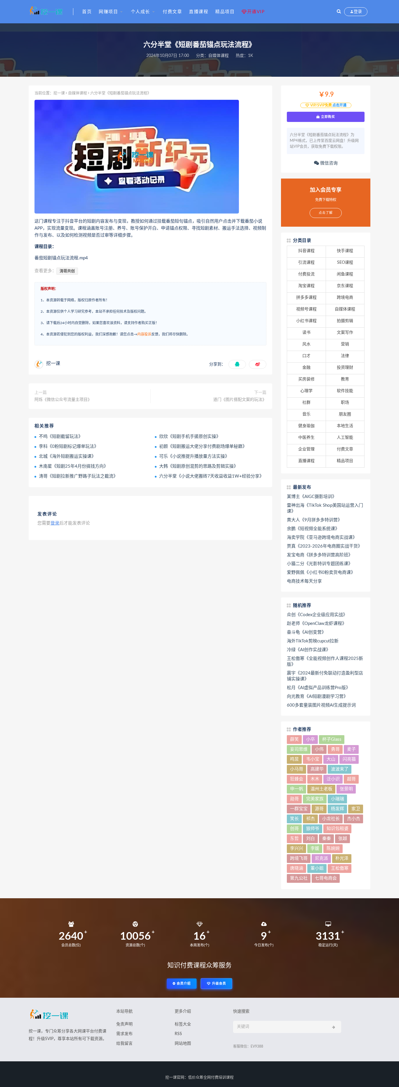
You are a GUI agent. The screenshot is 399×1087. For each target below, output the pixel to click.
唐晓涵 (296, 868)
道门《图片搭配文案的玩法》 (239, 400)
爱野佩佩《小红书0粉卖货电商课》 (321, 572)
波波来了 (339, 769)
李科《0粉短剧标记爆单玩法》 (68, 446)
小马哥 (296, 769)
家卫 (355, 809)
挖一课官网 (174, 1077)
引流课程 (306, 263)
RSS (178, 1034)
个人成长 (140, 12)
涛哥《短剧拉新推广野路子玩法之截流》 (78, 476)
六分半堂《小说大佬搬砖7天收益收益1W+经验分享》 (211, 476)
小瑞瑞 (337, 799)
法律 (345, 356)
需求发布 (124, 1034)
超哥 (351, 779)
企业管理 (306, 449)
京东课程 (345, 286)
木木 (314, 779)
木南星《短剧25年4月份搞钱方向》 (73, 466)
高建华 (317, 769)
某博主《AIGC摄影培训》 (311, 496)
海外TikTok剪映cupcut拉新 (313, 641)
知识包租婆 (337, 828)
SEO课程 (345, 263)
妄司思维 (299, 749)
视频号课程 (306, 309)
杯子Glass (331, 739)
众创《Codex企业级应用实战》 (317, 615)
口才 (306, 356)
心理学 (306, 391)
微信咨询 (328, 163)
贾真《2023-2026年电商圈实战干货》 (324, 546)
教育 (345, 379)
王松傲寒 (339, 868)
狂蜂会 (296, 779)
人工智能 (345, 438)
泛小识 (333, 779)
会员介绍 (183, 983)
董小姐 (317, 868)
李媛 (314, 848)
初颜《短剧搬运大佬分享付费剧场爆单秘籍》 (203, 446)
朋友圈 (345, 414)
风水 (306, 344)
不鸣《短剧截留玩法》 (61, 436)
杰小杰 (353, 819)
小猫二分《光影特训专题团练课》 (320, 564)
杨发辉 (337, 809)
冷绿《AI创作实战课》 (308, 650)
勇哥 (335, 749)
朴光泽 (341, 858)
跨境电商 (345, 298)
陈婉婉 (333, 848)
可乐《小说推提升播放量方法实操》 (194, 456)
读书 (306, 333)
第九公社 (299, 878)
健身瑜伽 (306, 426)
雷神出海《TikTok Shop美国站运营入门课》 (325, 508)
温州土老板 (321, 789)
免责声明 (124, 1024)
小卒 (310, 739)
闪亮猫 (349, 759)
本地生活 (345, 426)
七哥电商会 (326, 878)
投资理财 (345, 368)
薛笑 (294, 739)
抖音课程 (306, 251)
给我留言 (124, 1043)
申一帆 (296, 789)
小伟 (319, 749)
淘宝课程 (306, 286)
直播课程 (198, 12)
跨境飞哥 (299, 858)
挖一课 (59, 93)
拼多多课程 (306, 298)
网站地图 (183, 1043)
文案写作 (345, 333)
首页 (87, 12)
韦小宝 (312, 759)
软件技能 (345, 391)
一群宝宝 (299, 809)
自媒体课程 (218, 56)
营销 (345, 344)
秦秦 (326, 838)
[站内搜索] (339, 11)
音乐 (306, 414)
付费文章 (172, 12)
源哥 (319, 809)
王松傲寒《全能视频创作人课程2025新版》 (325, 661)
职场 (345, 403)
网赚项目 (108, 12)
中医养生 (306, 438)
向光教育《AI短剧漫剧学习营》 (317, 696)
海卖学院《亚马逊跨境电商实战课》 (322, 537)
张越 (342, 838)
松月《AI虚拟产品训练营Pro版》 (318, 688)
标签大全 (183, 1024)
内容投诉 (144, 334)
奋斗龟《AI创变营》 (306, 632)
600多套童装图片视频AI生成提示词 (321, 705)
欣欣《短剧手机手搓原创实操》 (190, 436)
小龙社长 (331, 819)
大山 (331, 759)
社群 (306, 403)
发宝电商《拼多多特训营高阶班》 (320, 555)
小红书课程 (306, 321)
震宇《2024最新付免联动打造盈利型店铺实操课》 (325, 676)
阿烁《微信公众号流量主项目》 (63, 400)
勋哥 (294, 799)
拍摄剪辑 (345, 321)
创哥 (294, 828)
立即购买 (327, 116)
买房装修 (306, 379)
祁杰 (310, 819)
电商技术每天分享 (304, 581)
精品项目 (225, 12)
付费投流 (306, 274)
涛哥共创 (67, 271)
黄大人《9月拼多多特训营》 (314, 520)
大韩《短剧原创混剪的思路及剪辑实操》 (198, 466)
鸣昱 (294, 759)
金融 (306, 368)
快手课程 (345, 251)
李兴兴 (296, 848)
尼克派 (321, 858)
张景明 (346, 789)
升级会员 (218, 983)
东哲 (294, 838)
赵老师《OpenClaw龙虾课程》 (316, 623)
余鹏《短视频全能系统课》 (313, 529)
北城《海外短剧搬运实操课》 (67, 456)
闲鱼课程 (345, 274)
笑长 (294, 819)
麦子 (351, 749)
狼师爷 (312, 828)
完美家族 (315, 799)
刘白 (310, 838)
